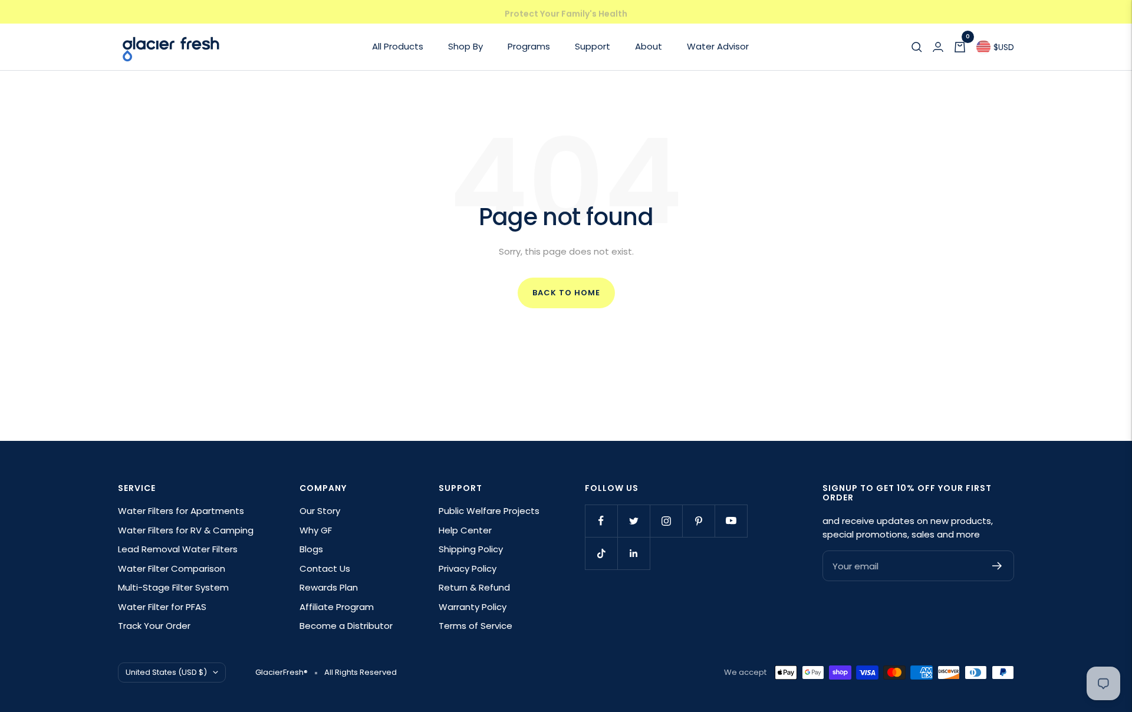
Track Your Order (154, 625)
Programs (529, 46)
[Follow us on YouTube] (731, 521)
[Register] (997, 566)
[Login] (938, 47)
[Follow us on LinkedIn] (633, 553)
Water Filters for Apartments (181, 511)
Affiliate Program (337, 607)
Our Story (320, 511)
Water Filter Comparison (171, 568)
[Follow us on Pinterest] (698, 521)
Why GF (316, 530)
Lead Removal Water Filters (178, 549)
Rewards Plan (329, 587)
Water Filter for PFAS (162, 607)
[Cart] (960, 47)
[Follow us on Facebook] (601, 521)
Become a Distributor (346, 625)
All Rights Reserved (360, 672)
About (648, 46)
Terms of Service (475, 625)
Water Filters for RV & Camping (186, 530)
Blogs (311, 549)
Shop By (465, 46)
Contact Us (325, 568)
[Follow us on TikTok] (601, 553)
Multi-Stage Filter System (173, 587)
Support (592, 46)
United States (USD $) (166, 672)
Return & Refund (474, 587)
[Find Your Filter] (916, 47)
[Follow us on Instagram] (666, 521)
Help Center (465, 530)
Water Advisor (718, 46)
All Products (397, 46)
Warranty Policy (472, 607)
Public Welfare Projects (489, 511)
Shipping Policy (471, 549)
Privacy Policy (467, 568)
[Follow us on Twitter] (633, 521)
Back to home (566, 292)
